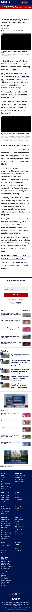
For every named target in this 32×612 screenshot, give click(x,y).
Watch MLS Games (6, 585)
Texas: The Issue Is (20, 503)
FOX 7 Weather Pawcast (19, 520)
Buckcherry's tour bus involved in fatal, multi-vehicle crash (11, 342)
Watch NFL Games (6, 561)
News (3, 473)
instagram (16, 594)
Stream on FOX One (5, 558)
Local (2, 475)
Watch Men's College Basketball (6, 576)
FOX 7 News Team (6, 525)
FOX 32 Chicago (5, 28)
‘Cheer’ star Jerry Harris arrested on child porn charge (14, 52)
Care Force (18, 505)
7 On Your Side (19, 499)
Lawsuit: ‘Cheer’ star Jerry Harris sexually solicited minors (15, 134)
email (22, 594)
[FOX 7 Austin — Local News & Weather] (6, 3)
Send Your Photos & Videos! (19, 527)
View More (26, 310)
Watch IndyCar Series (5, 572)
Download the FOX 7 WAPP (20, 523)
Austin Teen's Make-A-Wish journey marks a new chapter (10, 435)
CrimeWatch (18, 497)
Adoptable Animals (20, 485)
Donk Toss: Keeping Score (8, 428)
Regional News (18, 544)
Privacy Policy (18, 302)
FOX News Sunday (6, 487)
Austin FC (3, 547)
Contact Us (4, 521)
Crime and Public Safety (5, 484)
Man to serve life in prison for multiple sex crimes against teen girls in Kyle (20, 371)
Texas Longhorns (6, 545)
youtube (19, 594)
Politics (3, 481)
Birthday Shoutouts (20, 475)
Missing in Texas (19, 507)
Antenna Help (4, 538)
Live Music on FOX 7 (20, 482)
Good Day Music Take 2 (5, 509)
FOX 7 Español (5, 499)
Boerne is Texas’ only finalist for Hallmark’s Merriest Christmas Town (20, 378)
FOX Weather (18, 532)
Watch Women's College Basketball (6, 579)
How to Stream (5, 495)
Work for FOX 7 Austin (5, 528)
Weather (18, 517)
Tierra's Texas (5, 497)
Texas (3, 479)
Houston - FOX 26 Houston (19, 551)
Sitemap (3, 488)
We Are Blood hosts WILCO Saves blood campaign (11, 443)
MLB (2, 549)
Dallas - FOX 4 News (18, 547)
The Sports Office (6, 501)
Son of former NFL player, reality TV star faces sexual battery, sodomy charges (10, 322)
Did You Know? (19, 533)
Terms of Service (17, 304)
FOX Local (5, 493)
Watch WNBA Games (5, 582)
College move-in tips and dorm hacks (11, 420)
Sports (3, 543)
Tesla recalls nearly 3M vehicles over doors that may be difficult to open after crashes (11, 336)
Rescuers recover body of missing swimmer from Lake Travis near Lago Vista (11, 314)
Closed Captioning (6, 533)
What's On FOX (5, 519)
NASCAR (3, 551)
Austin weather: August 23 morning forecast (10, 414)
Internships (4, 531)
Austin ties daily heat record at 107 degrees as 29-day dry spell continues (11, 328)
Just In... (4, 310)
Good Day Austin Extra (5, 505)
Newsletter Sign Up (6, 523)
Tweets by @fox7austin (7, 466)
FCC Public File (5, 534)
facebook (9, 594)
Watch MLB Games (6, 566)
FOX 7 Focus (18, 501)
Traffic (3, 477)
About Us (4, 517)
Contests (17, 487)
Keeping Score (18, 477)
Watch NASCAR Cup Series (6, 569)
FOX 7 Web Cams (19, 530)
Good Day (18, 473)
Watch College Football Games (5, 563)
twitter (13, 594)
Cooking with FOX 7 (20, 479)
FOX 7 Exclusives (18, 494)
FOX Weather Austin (6, 503)
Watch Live (24, 2)
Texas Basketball (5, 553)
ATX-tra (17, 510)
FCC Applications (5, 536)
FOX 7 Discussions (20, 509)
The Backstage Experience (5, 512)
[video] (26, 415)
